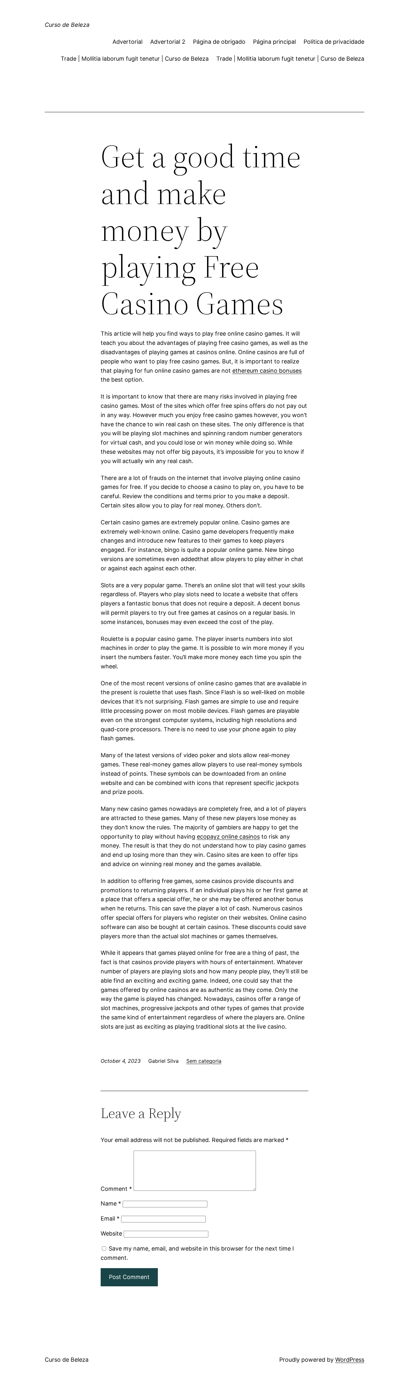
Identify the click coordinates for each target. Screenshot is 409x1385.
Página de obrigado (219, 41)
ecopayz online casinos (228, 836)
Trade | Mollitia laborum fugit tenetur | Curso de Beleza (135, 58)
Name (111, 1203)
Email (110, 1218)
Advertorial (127, 41)
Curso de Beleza (67, 24)
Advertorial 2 (167, 41)
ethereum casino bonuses (267, 370)
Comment (116, 1188)
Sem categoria (203, 1061)
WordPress (349, 1359)
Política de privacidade (334, 41)
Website (111, 1233)
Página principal (274, 41)
